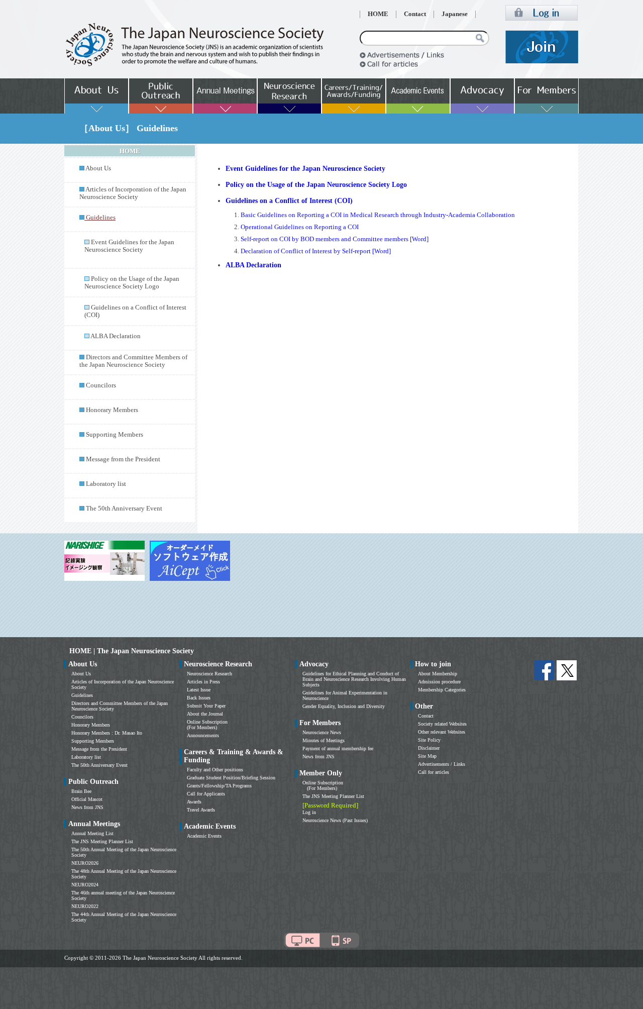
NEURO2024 (84, 884)
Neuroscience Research (209, 673)
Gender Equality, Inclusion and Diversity (343, 706)
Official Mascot (86, 799)
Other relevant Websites (441, 732)
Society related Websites (442, 724)
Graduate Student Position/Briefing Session (231, 777)
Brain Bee (81, 791)
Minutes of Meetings (323, 740)
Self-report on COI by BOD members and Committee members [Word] (334, 239)
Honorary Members (112, 410)
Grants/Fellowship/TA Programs (219, 785)
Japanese (455, 14)
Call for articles (433, 772)
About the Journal (205, 714)
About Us (98, 168)
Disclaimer (429, 748)
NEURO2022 (84, 906)
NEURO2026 (84, 863)
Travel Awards (201, 810)
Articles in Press (203, 681)
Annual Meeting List (92, 833)
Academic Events (204, 836)
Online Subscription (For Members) (207, 724)
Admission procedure (439, 681)
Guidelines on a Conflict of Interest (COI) (289, 201)
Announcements (203, 735)
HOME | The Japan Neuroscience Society (131, 651)
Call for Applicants (206, 793)
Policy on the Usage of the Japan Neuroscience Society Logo (131, 282)
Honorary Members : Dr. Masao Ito (106, 733)
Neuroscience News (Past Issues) (335, 820)
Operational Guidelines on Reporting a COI (300, 227)
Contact (415, 14)
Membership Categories (442, 689)
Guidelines (82, 695)
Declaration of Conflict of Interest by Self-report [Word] (316, 251)
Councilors (101, 385)
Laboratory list (106, 483)
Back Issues (198, 697)
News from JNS (87, 807)
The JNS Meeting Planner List (102, 841)
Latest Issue (198, 689)
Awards (194, 801)
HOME (378, 14)
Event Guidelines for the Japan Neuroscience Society (129, 246)
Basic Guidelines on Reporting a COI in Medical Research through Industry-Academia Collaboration (378, 215)
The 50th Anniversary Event (124, 508)
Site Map (427, 756)
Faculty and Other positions (215, 769)
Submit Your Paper (206, 706)
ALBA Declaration (115, 336)
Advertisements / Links (441, 764)
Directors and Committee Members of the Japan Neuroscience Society (133, 361)
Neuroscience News (321, 732)
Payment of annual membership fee (337, 748)
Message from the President (123, 459)
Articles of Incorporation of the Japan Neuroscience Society (132, 193)
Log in (309, 812)
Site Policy (429, 740)
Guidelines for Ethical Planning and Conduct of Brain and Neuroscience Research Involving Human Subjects (354, 679)
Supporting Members (114, 434)
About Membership (437, 673)
